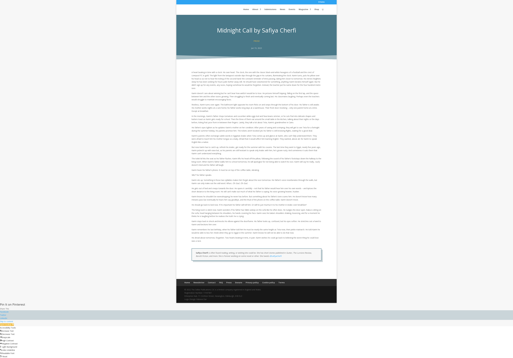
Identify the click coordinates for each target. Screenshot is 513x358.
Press (229, 282)
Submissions (270, 9)
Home (246, 9)
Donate (238, 282)
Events (292, 9)
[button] (7, 324)
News (282, 9)
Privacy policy (252, 282)
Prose (257, 41)
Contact (212, 282)
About (255, 9)
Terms (281, 282)
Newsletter (198, 282)
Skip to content (6, 321)
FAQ (221, 282)
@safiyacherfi (276, 256)
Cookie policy (268, 282)
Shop (316, 9)
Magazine (303, 9)
